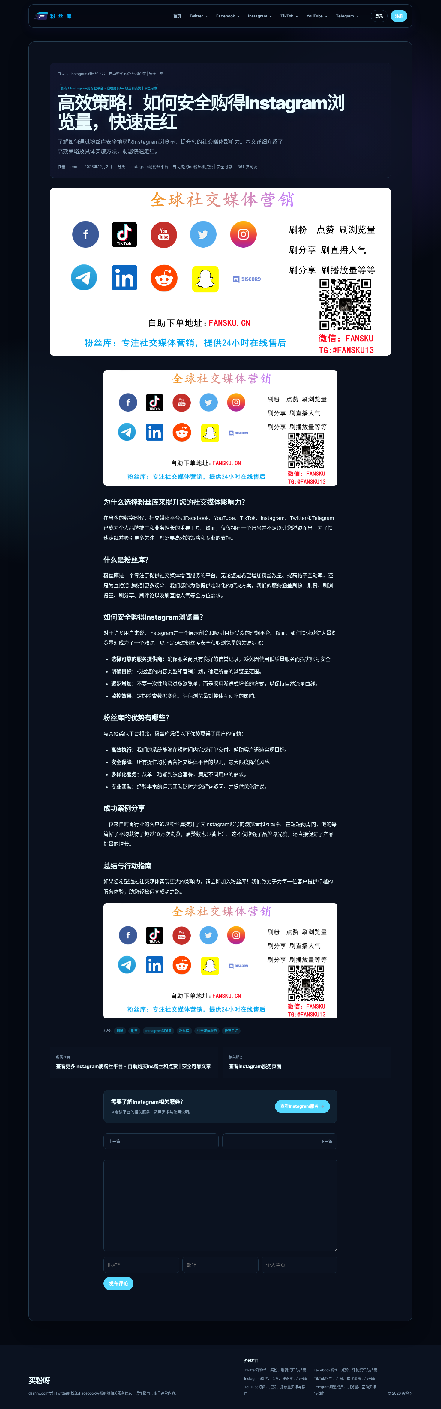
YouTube (315, 16)
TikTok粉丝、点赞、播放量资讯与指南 (345, 1378)
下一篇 (326, 1141)
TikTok (286, 16)
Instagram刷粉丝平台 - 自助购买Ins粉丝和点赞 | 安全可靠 (117, 73)
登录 (379, 16)
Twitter (196, 16)
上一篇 (114, 1141)
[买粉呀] (53, 15)
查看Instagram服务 (302, 1106)
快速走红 (231, 1031)
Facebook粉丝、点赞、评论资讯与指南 (345, 1370)
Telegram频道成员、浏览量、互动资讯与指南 (345, 1390)
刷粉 (120, 1031)
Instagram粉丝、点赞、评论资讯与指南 (276, 1378)
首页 (177, 16)
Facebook (225, 16)
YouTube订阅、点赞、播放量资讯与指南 (274, 1390)
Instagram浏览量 (159, 1031)
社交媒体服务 (207, 1031)
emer (74, 166)
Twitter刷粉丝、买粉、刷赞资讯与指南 (275, 1370)
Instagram (257, 16)
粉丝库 (184, 1031)
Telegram (345, 16)
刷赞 (134, 1031)
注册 (399, 16)
